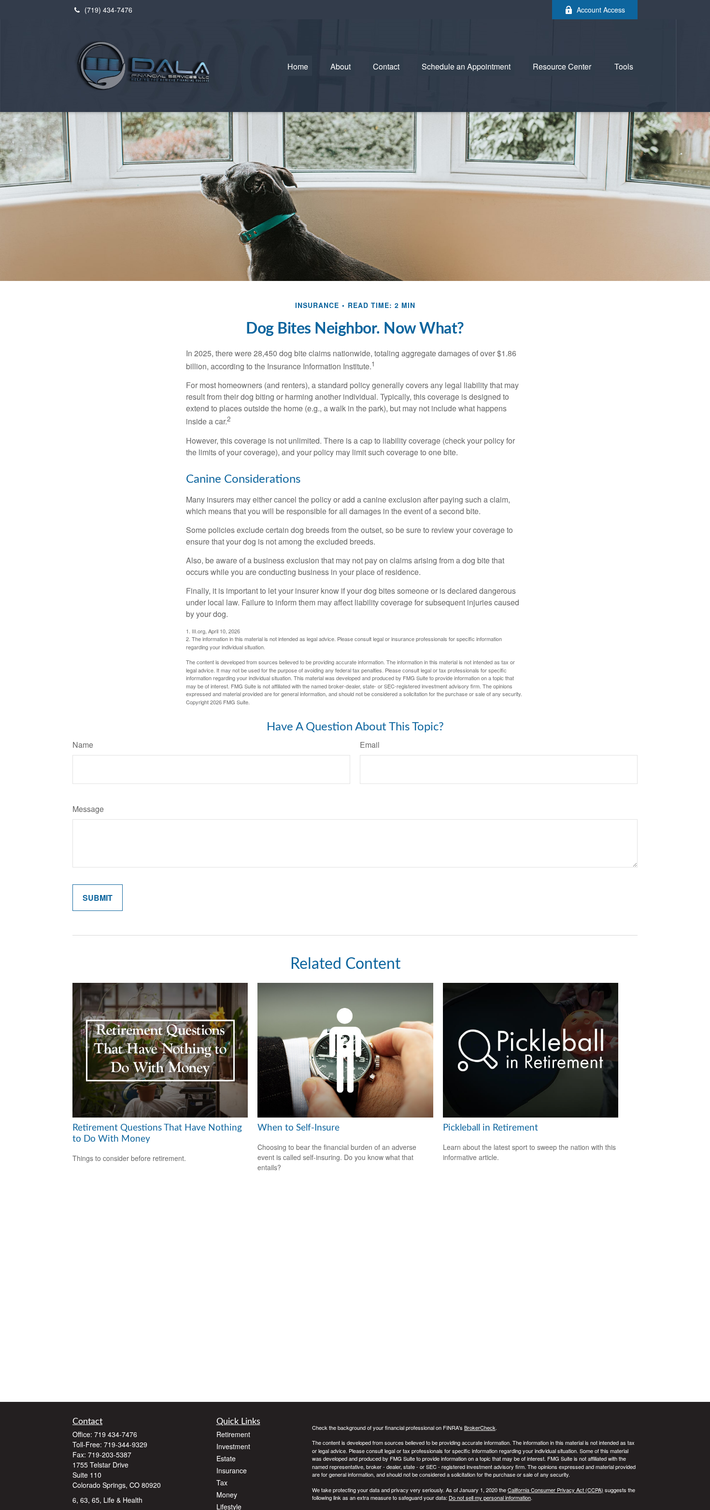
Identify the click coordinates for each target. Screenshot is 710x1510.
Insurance (231, 1470)
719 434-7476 (115, 1434)
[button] (298, 65)
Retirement (233, 1434)
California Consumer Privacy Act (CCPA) (555, 1490)
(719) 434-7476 (108, 9)
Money (226, 1494)
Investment (233, 1446)
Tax (221, 1482)
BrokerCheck (480, 1427)
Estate (226, 1458)
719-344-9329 (125, 1444)
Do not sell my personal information (490, 1497)
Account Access (601, 9)
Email (370, 744)
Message (88, 808)
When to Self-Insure (298, 1127)
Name (82, 744)
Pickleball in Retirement (490, 1127)
